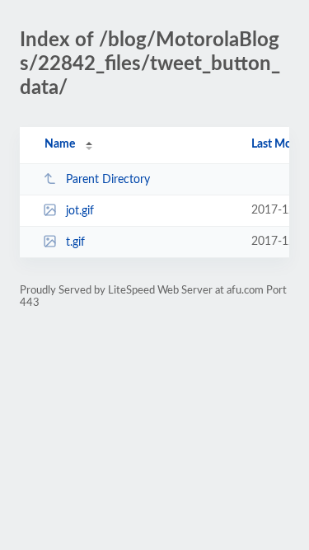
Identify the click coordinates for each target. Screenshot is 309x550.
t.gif (75, 242)
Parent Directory (108, 180)
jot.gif (80, 211)
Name (59, 144)
